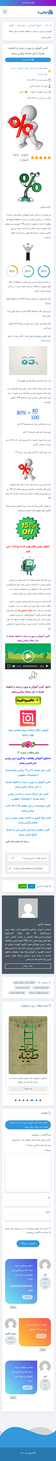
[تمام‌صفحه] (8, 666)
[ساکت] (13, 666)
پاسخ (13, 1307)
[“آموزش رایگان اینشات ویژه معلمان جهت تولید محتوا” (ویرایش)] (28, 718)
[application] (28, 656)
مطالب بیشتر (28, 966)
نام (49, 1197)
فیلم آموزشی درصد (17, 992)
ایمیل (48, 1212)
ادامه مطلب (28, 1088)
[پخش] (47, 666)
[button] (28, 656)
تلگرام (31, 886)
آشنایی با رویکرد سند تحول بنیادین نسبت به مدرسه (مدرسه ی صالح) (28, 1080)
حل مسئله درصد (22, 987)
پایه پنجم (34, 68)
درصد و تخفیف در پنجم (39, 992)
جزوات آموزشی (23, 68)
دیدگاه (47, 1150)
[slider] (30, 666)
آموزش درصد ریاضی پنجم (24, 982)
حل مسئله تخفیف (41, 987)
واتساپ (22, 886)
